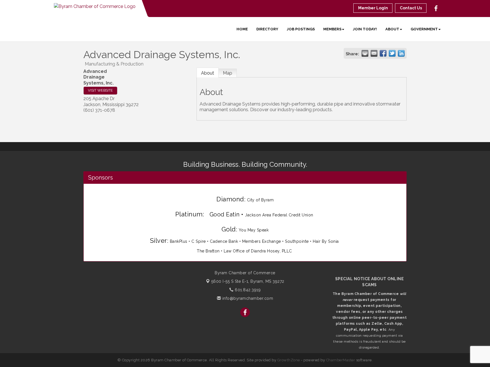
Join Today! (365, 29)
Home (242, 29)
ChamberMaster (340, 360)
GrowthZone (288, 360)
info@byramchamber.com (247, 298)
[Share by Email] (374, 53)
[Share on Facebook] (383, 53)
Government (424, 29)
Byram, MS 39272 (247, 281)
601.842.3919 (247, 290)
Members (332, 29)
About (392, 29)
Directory (267, 29)
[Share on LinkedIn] (401, 53)
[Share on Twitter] (392, 53)
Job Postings (301, 29)
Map (227, 73)
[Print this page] (365, 53)
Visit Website (100, 90)
